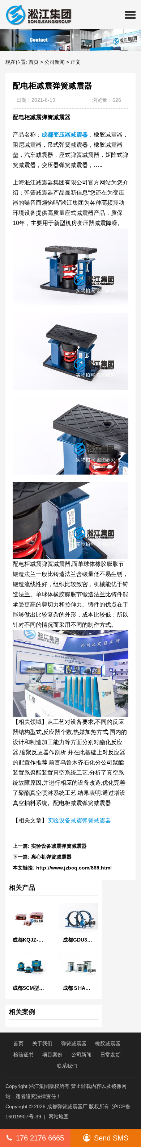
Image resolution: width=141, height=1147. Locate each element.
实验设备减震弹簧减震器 (79, 820)
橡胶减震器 (107, 1043)
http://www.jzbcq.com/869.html (74, 868)
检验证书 (23, 1055)
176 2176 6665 (40, 1138)
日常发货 (110, 1055)
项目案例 (52, 1055)
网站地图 (58, 1116)
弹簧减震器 (73, 1043)
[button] (130, 14)
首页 (34, 62)
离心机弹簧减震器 (51, 857)
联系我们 (67, 1066)
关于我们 (42, 1043)
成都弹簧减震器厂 (67, 1106)
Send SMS (111, 1138)
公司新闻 (54, 62)
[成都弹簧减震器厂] (36, 14)
